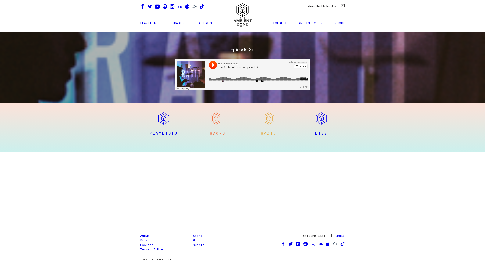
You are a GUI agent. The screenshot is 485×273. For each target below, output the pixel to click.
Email (340, 235)
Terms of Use (151, 249)
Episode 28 (242, 49)
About (145, 235)
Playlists (148, 23)
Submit (198, 244)
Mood (196, 240)
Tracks (178, 23)
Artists (205, 23)
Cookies (146, 244)
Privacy (146, 240)
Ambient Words (311, 23)
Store (340, 23)
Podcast (279, 23)
